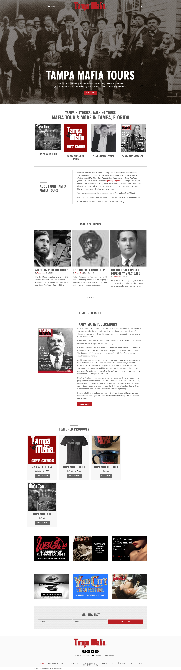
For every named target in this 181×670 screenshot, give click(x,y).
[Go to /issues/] (133, 156)
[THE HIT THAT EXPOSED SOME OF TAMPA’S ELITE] (52, 262)
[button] (87, 297)
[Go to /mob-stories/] (104, 156)
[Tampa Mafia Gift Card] (42, 457)
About (123, 663)
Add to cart (106, 476)
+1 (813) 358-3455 (82, 655)
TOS (96, 665)
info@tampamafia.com (105, 655)
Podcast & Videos (90, 663)
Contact (87, 665)
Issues (132, 663)
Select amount (42, 476)
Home (41, 663)
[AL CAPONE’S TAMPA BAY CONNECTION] (128, 262)
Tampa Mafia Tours (55, 663)
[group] (53, 262)
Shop (139, 663)
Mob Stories (73, 663)
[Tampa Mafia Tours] (42, 504)
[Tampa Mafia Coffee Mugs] (106, 457)
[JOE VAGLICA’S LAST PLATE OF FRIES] (90, 262)
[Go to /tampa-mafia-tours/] (48, 154)
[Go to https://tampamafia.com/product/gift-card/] (75, 157)
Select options (74, 476)
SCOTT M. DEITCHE (109, 663)
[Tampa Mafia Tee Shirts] (74, 457)
